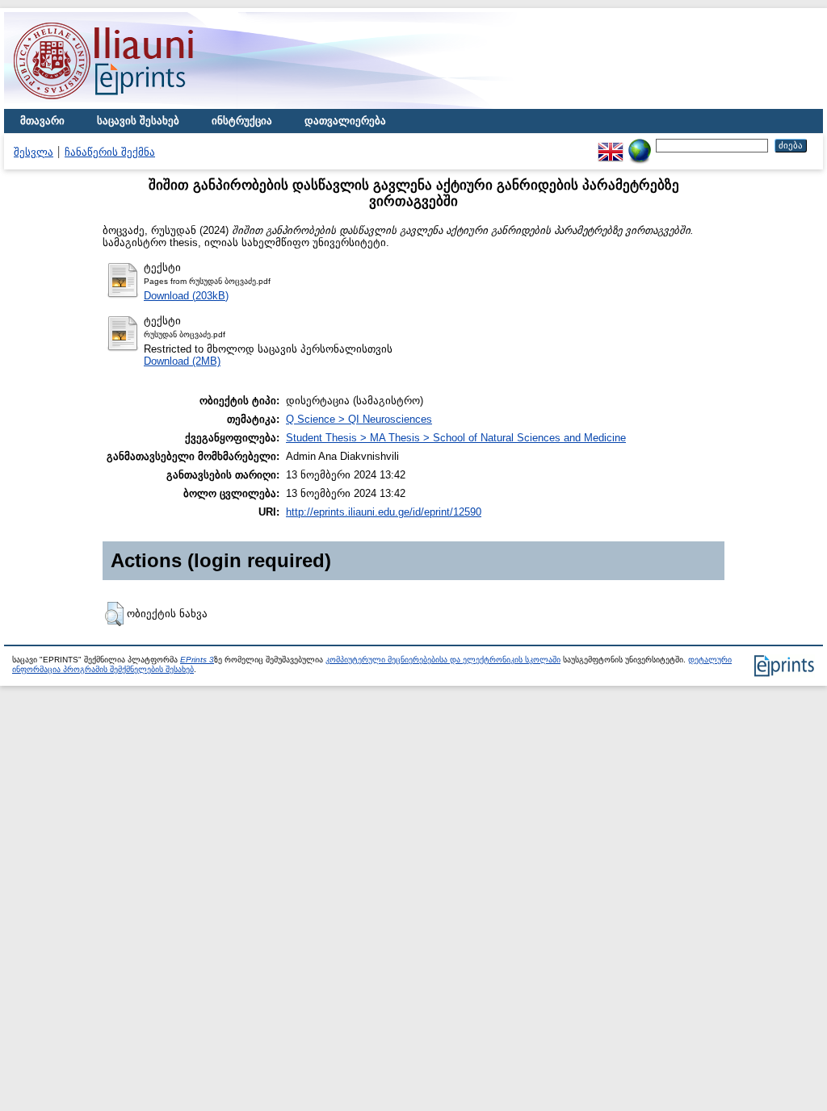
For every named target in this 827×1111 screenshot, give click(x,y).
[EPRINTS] (141, 105)
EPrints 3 (197, 659)
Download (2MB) (182, 361)
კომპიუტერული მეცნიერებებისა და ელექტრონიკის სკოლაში (442, 659)
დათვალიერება (345, 121)
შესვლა (33, 152)
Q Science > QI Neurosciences (359, 419)
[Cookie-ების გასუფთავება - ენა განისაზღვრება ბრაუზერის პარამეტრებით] (640, 145)
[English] (610, 145)
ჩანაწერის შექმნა (110, 152)
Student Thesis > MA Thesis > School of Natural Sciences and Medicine (456, 438)
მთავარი (42, 121)
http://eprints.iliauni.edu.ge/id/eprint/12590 (383, 512)
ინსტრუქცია (242, 121)
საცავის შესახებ (138, 121)
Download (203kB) (186, 296)
